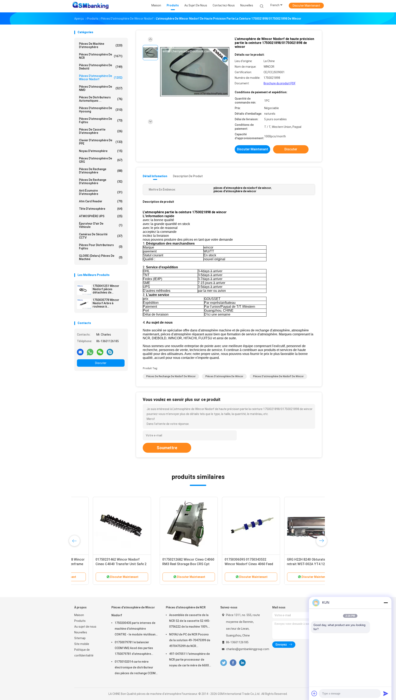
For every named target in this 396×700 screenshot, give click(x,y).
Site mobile (81, 644)
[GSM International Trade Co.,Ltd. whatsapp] (90, 352)
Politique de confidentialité (83, 652)
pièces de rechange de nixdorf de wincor (171, 376)
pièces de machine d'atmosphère (101, 45)
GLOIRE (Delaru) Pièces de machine (101, 257)
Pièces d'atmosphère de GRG (101, 160)
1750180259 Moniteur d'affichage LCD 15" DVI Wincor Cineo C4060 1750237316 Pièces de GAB (289, 563)
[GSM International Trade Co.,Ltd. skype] (110, 352)
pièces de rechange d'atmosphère (101, 181)
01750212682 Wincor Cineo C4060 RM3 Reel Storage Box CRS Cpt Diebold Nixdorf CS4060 (103, 563)
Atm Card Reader (101, 201)
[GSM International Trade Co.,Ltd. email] (80, 352)
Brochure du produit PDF (280, 83)
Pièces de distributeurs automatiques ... (101, 99)
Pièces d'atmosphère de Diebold (101, 67)
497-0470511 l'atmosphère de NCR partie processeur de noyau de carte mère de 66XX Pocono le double (189, 660)
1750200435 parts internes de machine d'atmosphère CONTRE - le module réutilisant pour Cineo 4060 (136, 629)
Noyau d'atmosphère (101, 151)
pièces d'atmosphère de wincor (224, 376)
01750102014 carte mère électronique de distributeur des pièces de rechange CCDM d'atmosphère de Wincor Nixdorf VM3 (135, 668)
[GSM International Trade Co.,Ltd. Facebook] (233, 662)
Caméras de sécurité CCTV (101, 236)
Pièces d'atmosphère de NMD (101, 88)
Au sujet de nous (85, 626)
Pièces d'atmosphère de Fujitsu (101, 120)
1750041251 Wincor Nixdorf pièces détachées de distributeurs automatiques (106, 289)
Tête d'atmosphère (101, 208)
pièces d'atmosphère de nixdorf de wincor (278, 376)
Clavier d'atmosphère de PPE (101, 142)
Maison (79, 615)
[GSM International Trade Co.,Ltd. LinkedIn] (242, 662)
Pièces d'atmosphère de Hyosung (101, 109)
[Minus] (385, 602)
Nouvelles (80, 632)
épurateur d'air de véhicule (101, 225)
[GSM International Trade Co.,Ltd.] (90, 6)
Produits (80, 620)
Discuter (100, 363)
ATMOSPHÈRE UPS (101, 216)
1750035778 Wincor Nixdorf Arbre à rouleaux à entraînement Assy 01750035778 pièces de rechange (108, 303)
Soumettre (167, 447)
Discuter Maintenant (306, 5)
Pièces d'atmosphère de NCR (101, 56)
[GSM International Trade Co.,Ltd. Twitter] (223, 662)
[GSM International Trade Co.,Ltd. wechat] (100, 352)
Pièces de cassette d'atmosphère (101, 131)
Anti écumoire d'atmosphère (101, 192)
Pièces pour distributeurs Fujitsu (101, 246)
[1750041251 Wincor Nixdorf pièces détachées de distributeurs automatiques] (84, 290)
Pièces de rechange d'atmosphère (101, 170)
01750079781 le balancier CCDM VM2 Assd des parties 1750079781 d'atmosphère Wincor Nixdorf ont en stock (134, 649)
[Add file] (314, 693)
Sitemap (80, 638)
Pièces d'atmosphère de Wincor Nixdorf (101, 77)
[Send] (385, 693)
